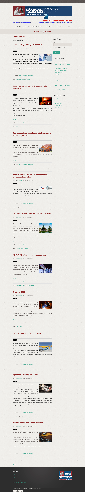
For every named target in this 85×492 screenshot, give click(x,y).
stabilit (20, 457)
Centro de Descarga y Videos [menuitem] (33, 26)
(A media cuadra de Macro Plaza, (50, 11)
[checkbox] (62, 49)
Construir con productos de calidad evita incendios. (30, 86)
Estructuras (18, 248)
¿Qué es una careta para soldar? (25, 374)
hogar (17, 126)
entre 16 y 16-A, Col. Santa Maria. (51, 9)
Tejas (17, 167)
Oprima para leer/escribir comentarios (26, 75)
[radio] (62, 49)
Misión (14, 474)
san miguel (20, 167)
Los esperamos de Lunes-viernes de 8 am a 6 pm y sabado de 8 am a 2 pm (55, 22)
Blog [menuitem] (68, 26)
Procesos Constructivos (26, 368)
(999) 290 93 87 (52, 17)
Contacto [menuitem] (49, 26)
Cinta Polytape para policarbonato (27, 44)
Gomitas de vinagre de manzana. (61, 68)
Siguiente (14, 464)
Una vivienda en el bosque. (60, 89)
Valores (14, 477)
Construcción (18, 368)
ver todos (55, 109)
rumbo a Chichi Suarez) (48, 12)
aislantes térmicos (22, 207)
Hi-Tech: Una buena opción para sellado (29, 255)
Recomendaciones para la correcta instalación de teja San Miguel (32, 134)
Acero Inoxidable (59, 103)
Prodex (17, 207)
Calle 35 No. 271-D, (48, 8)
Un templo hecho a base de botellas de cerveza (32, 213)
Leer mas (14, 72)
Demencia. (57, 74)
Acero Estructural (59, 101)
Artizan (17, 457)
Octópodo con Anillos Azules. (60, 62)
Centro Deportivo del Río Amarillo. (61, 83)
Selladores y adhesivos (20, 79)
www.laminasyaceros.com (50, 19)
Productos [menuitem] (18, 26)
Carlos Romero (19, 48)
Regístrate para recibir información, (19, 481)
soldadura (20, 326)
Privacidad (15, 476)
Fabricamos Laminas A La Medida (58, 20)
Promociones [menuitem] (60, 26)
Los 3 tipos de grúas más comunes (27, 333)
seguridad (17, 416)
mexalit (24, 167)
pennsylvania (27, 79)
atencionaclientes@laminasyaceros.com (22, 22)
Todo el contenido (16, 462)
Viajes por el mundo (24, 248)
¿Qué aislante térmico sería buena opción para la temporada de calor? (32, 175)
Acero (57, 98)
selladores (27, 285)
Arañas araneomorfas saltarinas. (61, 76)
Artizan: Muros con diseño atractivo (28, 422)
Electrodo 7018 (19, 292)
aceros (17, 326)
